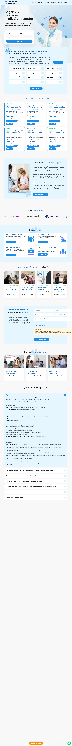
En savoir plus (10, 242)
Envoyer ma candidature (41, 339)
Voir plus (58, 62)
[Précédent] (5, 217)
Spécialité (8, 33)
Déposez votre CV (40, 194)
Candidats (46, 2)
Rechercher (19, 41)
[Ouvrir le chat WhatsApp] (69, 743)
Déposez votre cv (36, 88)
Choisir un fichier (40, 325)
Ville (21, 33)
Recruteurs (53, 2)
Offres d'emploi (39, 2)
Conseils (60, 2)
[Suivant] (67, 217)
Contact (65, 2)
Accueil (32, 2)
